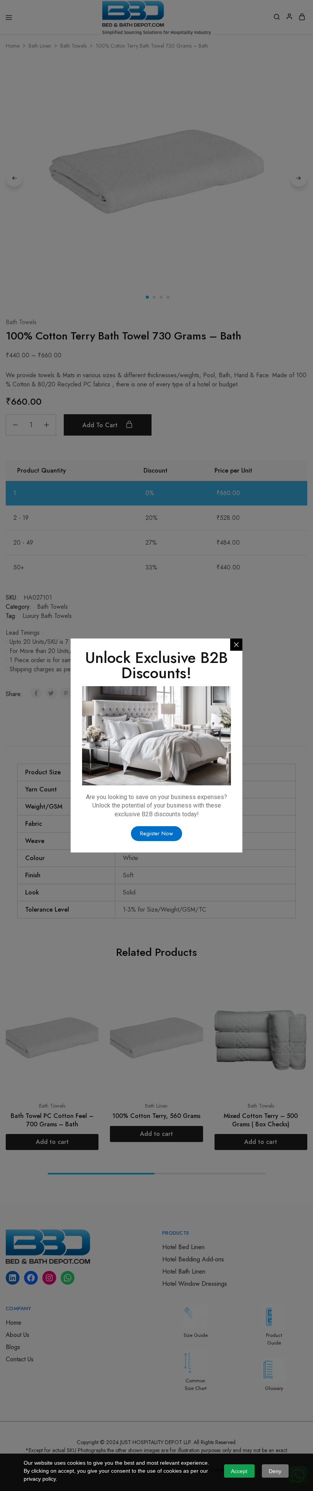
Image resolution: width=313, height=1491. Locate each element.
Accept (239, 1471)
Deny (275, 1471)
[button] (156, 833)
